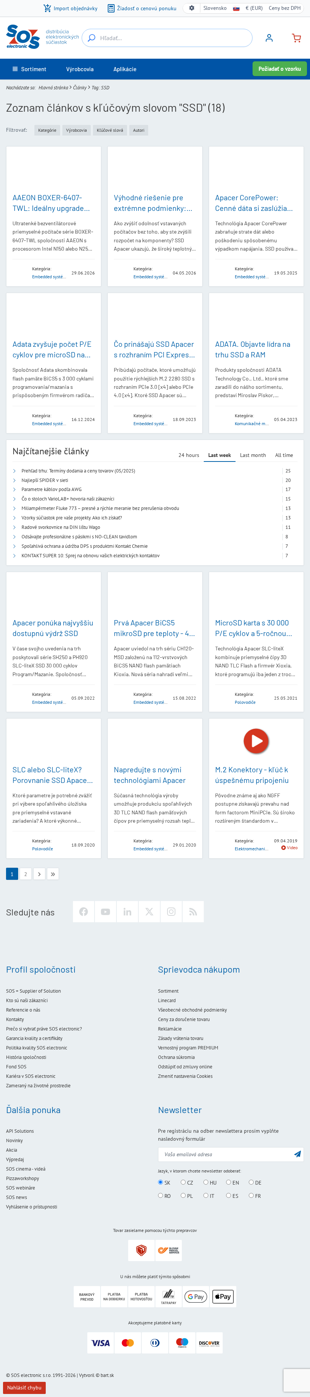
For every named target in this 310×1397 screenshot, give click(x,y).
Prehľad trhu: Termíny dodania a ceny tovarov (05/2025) (78, 471)
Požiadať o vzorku (280, 68)
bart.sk (107, 1375)
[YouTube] (105, 911)
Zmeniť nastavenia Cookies (185, 1076)
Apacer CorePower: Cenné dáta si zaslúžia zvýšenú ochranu (251, 208)
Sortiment (168, 991)
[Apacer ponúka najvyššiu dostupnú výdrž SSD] (53, 594)
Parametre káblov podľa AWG (52, 489)
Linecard (167, 1000)
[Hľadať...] (91, 38)
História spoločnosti (26, 1057)
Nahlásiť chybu (24, 1387)
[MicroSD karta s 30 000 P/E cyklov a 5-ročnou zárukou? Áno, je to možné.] (256, 594)
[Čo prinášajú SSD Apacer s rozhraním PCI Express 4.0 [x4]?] (155, 315)
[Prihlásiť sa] (269, 40)
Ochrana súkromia (176, 1057)
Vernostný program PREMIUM (188, 1048)
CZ (189, 1182)
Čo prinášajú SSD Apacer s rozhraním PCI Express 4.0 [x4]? (154, 354)
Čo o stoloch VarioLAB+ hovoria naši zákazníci (68, 499)
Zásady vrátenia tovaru (180, 1038)
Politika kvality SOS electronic (36, 1048)
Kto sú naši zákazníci (27, 1000)
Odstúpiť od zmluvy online (185, 1066)
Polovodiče (245, 702)
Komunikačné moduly (255, 423)
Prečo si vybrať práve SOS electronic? (44, 1029)
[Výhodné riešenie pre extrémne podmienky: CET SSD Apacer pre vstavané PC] (155, 169)
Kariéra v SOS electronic (31, 1076)
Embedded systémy (50, 276)
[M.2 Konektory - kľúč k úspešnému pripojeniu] (256, 741)
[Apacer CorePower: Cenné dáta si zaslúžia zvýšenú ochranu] (256, 169)
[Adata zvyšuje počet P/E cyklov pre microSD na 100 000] (53, 315)
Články (80, 87)
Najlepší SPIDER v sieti (45, 480)
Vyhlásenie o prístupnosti (31, 1207)
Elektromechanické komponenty (266, 848)
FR (257, 1196)
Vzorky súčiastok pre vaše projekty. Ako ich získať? (72, 518)
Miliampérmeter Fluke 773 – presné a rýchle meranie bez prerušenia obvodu (100, 508)
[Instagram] (171, 911)
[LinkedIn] (127, 911)
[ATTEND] (222, 844)
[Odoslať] (297, 1153)
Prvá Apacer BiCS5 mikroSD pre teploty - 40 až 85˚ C (153, 633)
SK (166, 1182)
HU (212, 1182)
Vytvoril (87, 1375)
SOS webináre (20, 1188)
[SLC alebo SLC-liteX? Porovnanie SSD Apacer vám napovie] (53, 741)
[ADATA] (20, 419)
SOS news (16, 1197)
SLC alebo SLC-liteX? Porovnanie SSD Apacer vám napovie (51, 780)
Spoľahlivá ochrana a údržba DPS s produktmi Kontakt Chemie (85, 546)
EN (235, 1182)
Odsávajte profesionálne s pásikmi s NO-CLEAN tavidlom (79, 536)
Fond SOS (16, 1066)
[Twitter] (149, 911)
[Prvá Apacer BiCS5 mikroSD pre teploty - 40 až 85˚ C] (155, 594)
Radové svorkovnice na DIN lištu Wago (61, 527)
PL (189, 1196)
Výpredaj (15, 1159)
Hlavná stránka (53, 87)
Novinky (14, 1140)
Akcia (11, 1150)
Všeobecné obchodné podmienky (192, 1010)
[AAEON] (20, 272)
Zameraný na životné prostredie (38, 1085)
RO (167, 1196)
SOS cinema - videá (25, 1169)
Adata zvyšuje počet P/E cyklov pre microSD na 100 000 (51, 354)
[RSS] (193, 911)
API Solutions (20, 1131)
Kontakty (15, 1019)
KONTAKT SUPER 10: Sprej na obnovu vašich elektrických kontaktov (91, 555)
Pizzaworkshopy (22, 1178)
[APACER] (121, 272)
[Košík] (293, 37)
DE (258, 1182)
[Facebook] (83, 911)
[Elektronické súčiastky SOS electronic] (42, 36)
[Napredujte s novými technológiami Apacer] (155, 741)
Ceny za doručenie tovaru (184, 1019)
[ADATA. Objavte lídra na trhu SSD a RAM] (256, 315)
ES (234, 1196)
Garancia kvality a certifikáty (34, 1038)
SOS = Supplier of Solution (33, 991)
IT (211, 1196)
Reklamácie (170, 1029)
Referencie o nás (23, 1010)
